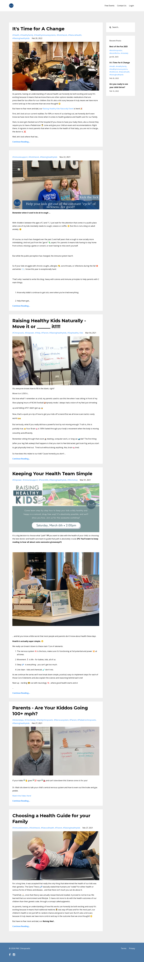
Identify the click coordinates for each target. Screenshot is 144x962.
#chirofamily (30, 720)
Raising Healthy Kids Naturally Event (58, 108)
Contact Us (121, 5)
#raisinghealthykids (21, 38)
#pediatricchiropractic (86, 720)
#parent (44, 333)
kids (81, 333)
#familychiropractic (44, 720)
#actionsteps (18, 720)
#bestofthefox (114, 53)
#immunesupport (20, 157)
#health (15, 35)
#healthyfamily (26, 35)
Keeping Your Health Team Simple (52, 473)
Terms (123, 948)
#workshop (72, 480)
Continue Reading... (21, 142)
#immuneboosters (20, 828)
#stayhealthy (73, 333)
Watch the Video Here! (22, 796)
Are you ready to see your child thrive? (118, 86)
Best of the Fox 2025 (118, 46)
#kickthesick (62, 35)
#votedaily (124, 53)
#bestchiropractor (115, 50)
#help (37, 333)
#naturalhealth (74, 35)
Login (131, 5)
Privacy (132, 948)
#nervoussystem (61, 720)
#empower (29, 333)
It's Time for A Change (38, 28)
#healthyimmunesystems (45, 35)
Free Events (109, 5)
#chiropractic (18, 333)
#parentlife (43, 480)
